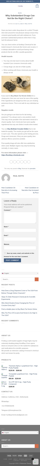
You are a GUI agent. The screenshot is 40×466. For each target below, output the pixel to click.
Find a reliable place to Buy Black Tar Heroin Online (19, 309)
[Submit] (37, 279)
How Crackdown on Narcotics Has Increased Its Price (30, 190)
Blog (20, 13)
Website (6, 244)
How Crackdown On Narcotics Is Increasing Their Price (9, 190)
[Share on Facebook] (14, 161)
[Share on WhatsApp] (11, 161)
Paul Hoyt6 (28, 23)
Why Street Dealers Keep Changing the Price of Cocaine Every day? (17, 304)
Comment (7, 210)
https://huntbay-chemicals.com (12, 155)
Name (6, 226)
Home (5, 459)
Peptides (24, 460)
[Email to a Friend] (21, 161)
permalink (32, 168)
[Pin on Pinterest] (25, 161)
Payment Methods (25, 459)
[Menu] (2, 6)
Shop (10, 459)
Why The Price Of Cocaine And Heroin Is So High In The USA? (19, 314)
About (15, 459)
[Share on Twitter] (18, 161)
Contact (16, 460)
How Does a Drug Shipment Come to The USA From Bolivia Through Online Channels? (19, 292)
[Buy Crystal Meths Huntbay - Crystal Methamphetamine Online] (20, 6)
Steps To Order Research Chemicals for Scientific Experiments (18, 298)
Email (6, 235)
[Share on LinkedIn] (28, 161)
